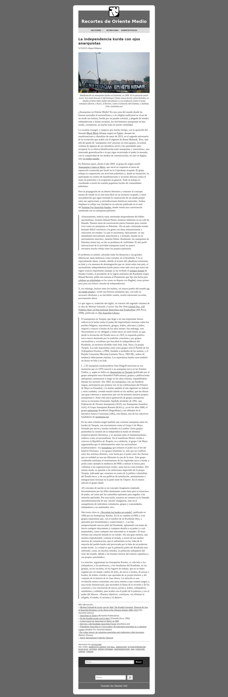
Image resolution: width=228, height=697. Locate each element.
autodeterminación (137, 647)
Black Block (93, 133)
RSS (125, 686)
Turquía (89, 652)
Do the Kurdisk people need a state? (95, 618)
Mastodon (118, 686)
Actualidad (96, 645)
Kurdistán (140, 649)
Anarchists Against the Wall (102, 647)
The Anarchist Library (108, 313)
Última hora (112, 30)
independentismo (122, 649)
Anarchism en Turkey (89, 615)
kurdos (81, 652)
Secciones (96, 30)
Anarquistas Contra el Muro (91, 167)
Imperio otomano (105, 649)
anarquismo (121, 647)
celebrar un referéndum (89, 280)
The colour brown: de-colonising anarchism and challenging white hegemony (111, 632)
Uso (111, 686)
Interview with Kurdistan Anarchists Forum (98, 624)
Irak (132, 649)
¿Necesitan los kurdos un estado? (116, 512)
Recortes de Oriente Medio (114, 21)
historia (93, 649)
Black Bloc (83, 649)
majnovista (92, 410)
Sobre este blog (129, 30)
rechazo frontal (137, 270)
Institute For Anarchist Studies (96, 207)
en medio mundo (91, 158)
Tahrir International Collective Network (96, 638)
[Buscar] (130, 677)
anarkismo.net (102, 417)
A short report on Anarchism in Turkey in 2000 (99, 621)
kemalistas (107, 447)
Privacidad (105, 686)
